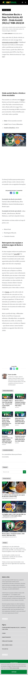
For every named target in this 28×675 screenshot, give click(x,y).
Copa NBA (17, 254)
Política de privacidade (14, 668)
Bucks (22, 100)
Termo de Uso (5, 649)
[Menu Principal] (22, 2)
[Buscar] (25, 2)
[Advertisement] (14, 74)
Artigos (4, 482)
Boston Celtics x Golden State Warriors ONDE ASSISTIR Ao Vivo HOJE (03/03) (6, 422)
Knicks (7, 292)
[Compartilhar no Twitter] (14, 193)
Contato (4, 633)
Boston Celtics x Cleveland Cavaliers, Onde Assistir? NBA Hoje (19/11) (20, 403)
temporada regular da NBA (10, 42)
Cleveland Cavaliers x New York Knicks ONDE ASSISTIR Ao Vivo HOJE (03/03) (20, 438)
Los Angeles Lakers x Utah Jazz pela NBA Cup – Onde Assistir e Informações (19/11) (7, 404)
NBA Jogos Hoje (6, 10)
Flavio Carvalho (8, 33)
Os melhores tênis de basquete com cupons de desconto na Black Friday (13, 495)
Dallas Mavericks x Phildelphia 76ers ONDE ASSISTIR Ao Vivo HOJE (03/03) (20, 421)
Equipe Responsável (6, 637)
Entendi (14, 672)
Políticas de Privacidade (7, 641)
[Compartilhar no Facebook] (11, 193)
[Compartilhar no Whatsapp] (17, 193)
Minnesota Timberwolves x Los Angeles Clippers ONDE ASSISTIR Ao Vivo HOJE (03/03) (7, 439)
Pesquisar (24, 471)
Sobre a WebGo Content (7, 645)
